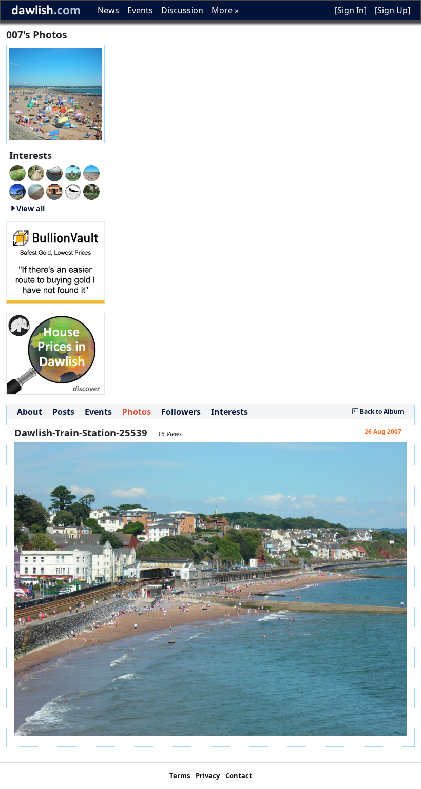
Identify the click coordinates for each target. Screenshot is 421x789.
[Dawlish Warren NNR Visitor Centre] (73, 190)
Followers (181, 411)
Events (140, 10)
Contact (238, 775)
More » (225, 10)
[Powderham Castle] (73, 172)
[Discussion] (17, 172)
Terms (179, 775)
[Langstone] (17, 190)
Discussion (182, 10)
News (108, 10)
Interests (229, 411)
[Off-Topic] (36, 172)
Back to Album (381, 411)
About (29, 411)
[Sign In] (351, 10)
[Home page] (55, 92)
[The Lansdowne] (54, 190)
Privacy (208, 775)
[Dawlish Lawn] (91, 190)
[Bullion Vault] (55, 261)
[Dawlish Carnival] (54, 172)
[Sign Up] (392, 10)
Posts (63, 411)
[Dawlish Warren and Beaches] (91, 172)
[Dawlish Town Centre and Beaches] (36, 190)
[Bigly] (55, 352)
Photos (136, 411)
